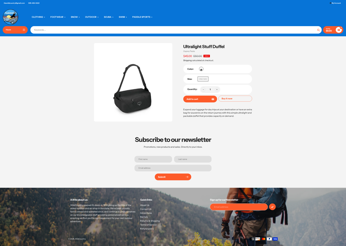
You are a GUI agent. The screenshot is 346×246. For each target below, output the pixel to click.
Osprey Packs (189, 51)
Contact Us (145, 209)
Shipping (187, 60)
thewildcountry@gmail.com (14, 3)
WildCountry (80, 239)
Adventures (146, 213)
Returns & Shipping (150, 220)
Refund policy (147, 228)
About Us (144, 205)
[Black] (201, 69)
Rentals (144, 217)
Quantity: (192, 89)
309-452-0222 (33, 3)
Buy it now (227, 98)
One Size (203, 79)
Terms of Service (148, 224)
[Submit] (272, 206)
